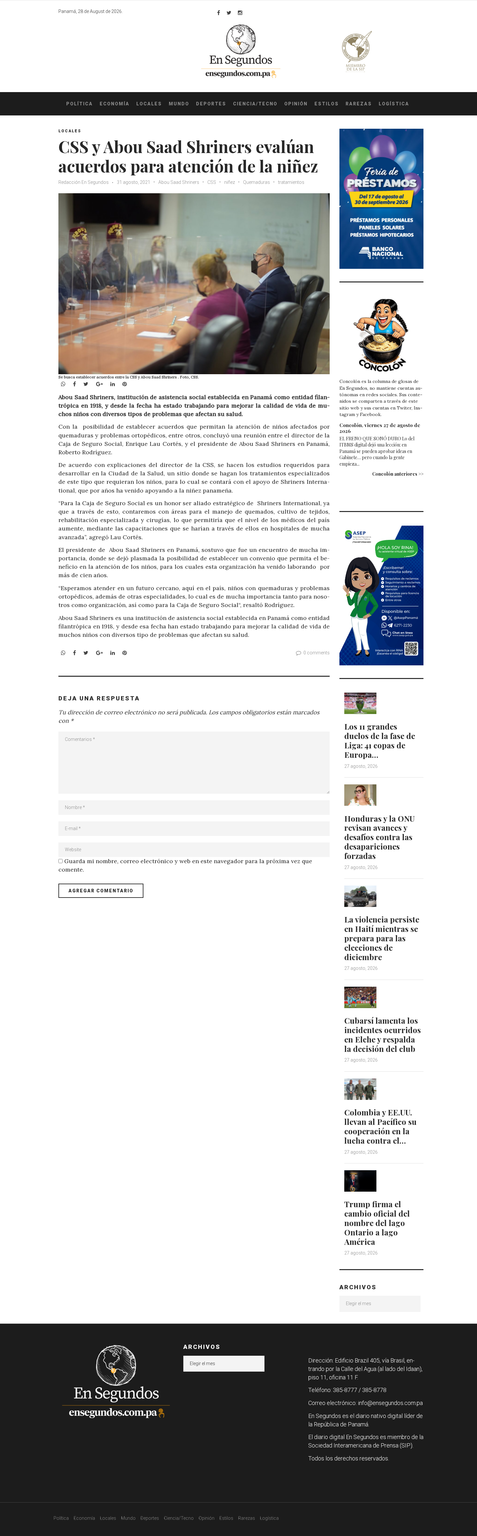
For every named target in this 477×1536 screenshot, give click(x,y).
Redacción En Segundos (83, 182)
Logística (394, 103)
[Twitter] (229, 12)
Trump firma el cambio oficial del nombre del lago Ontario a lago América (377, 1222)
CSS (211, 182)
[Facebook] (218, 12)
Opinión (296, 103)
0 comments (316, 652)
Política (79, 103)
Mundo (179, 103)
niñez (229, 182)
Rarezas (359, 103)
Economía (114, 103)
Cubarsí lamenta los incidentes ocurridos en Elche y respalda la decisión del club (382, 1034)
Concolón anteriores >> (397, 474)
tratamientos (291, 182)
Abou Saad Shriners (178, 182)
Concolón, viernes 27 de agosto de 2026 (379, 428)
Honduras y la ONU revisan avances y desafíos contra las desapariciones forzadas (379, 837)
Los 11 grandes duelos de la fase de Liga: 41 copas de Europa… (379, 740)
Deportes (211, 103)
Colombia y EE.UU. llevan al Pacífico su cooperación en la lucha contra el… (380, 1126)
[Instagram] (240, 12)
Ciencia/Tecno (255, 103)
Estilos (326, 103)
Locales (149, 103)
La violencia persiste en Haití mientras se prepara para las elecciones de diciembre (381, 938)
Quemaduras (256, 182)
